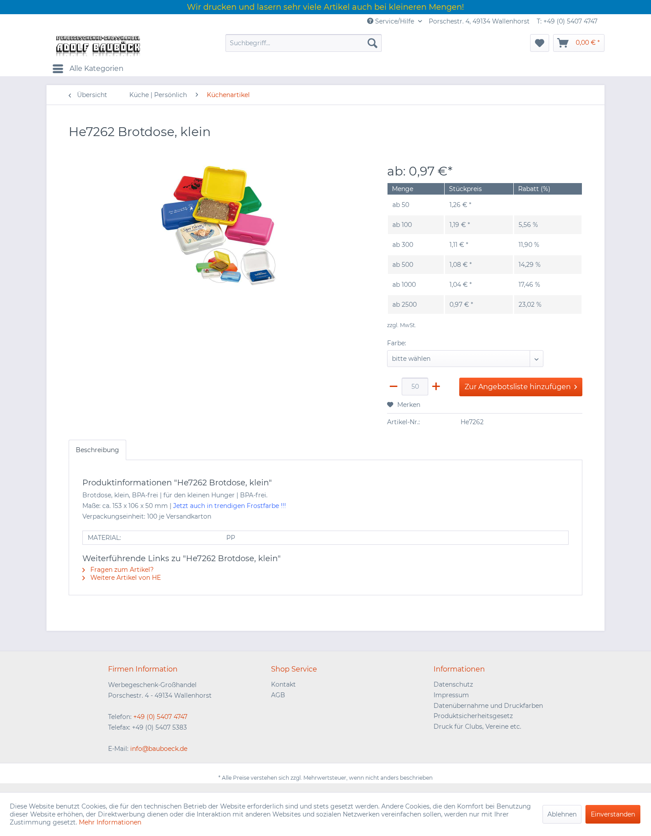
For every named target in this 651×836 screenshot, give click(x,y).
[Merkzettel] (539, 43)
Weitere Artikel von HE (125, 578)
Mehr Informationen (110, 822)
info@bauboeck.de (158, 749)
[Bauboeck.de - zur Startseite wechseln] (97, 45)
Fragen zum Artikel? (121, 570)
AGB (278, 695)
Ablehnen (562, 814)
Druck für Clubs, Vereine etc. (477, 727)
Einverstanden (613, 814)
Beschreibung (97, 450)
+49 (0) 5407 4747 (160, 717)
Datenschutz (453, 684)
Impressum (451, 695)
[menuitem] (303, 43)
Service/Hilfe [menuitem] (394, 21)
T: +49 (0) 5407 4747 (567, 21)
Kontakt (283, 684)
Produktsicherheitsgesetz (473, 716)
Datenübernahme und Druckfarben (488, 706)
